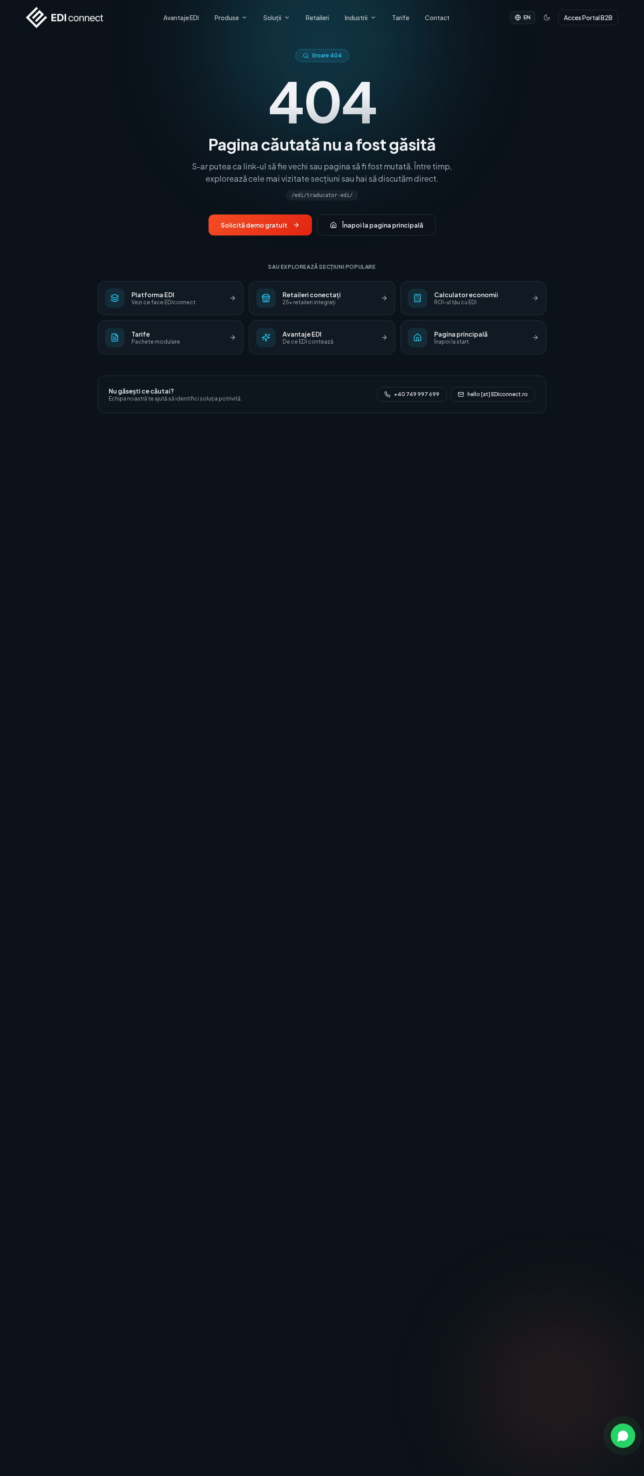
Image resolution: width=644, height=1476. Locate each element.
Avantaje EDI (181, 17)
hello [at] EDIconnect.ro (497, 394)
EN (527, 17)
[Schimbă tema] (547, 17)
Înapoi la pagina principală (382, 225)
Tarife (400, 17)
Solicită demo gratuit (254, 225)
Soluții (272, 17)
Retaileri (317, 17)
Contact (437, 17)
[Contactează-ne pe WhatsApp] (623, 1435)
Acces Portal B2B (588, 17)
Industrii (356, 17)
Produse (227, 17)
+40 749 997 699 (416, 394)
